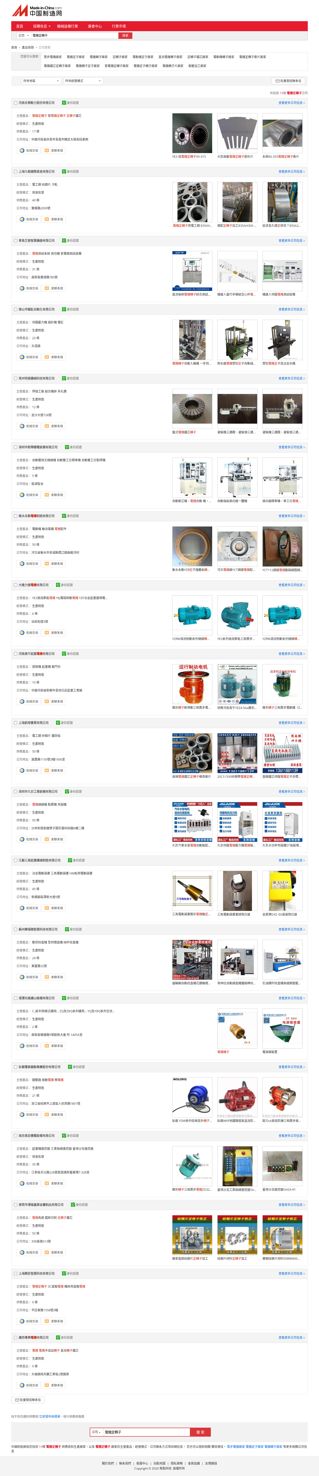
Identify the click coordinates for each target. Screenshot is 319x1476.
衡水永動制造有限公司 (37, 516)
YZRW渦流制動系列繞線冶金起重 (192, 639)
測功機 (55, 253)
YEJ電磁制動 (67, 598)
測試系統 (41, 253)
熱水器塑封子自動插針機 (237, 363)
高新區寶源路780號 (44, 277)
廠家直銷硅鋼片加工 (190, 1258)
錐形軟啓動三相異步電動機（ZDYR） (192, 707)
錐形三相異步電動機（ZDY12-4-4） (282, 707)
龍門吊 (56, 667)
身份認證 (73, 103)
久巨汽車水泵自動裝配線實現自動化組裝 (192, 845)
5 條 (35, 476)
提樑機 (36, 667)
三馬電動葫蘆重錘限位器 (233, 914)
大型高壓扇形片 (235, 157)
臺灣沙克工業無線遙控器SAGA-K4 (237, 1190)
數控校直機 (39, 942)
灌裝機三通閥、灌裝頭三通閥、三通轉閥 (282, 432)
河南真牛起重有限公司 (37, 654)
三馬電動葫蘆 (60, 873)
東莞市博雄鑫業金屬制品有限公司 (41, 1205)
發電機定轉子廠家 (117, 66)
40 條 (35, 200)
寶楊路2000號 (40, 208)
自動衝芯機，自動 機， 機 (192, 501)
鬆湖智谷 (37, 484)
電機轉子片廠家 (172, 66)
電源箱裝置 (269, 1052)
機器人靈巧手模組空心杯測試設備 (237, 294)
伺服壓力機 (39, 322)
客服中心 (142, 1463)
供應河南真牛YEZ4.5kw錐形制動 (237, 708)
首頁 (19, 26)
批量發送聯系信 (290, 81)
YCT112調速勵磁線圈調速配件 (282, 570)
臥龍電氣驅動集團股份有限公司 (40, 1067)
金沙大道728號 (41, 415)
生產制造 (38, 124)
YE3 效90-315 (189, 157)
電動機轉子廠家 (223, 57)
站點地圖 (159, 1463)
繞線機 (39, 804)
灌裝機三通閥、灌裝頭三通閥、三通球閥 (237, 432)
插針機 (52, 322)
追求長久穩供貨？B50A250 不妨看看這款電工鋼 (282, 226)
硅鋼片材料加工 (232, 1258)
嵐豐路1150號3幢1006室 (48, 759)
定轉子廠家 (120, 57)
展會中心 (95, 26)
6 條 (35, 614)
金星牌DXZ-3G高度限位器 (279, 914)
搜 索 (200, 1432)
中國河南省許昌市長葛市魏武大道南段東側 (59, 139)
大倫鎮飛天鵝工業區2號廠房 (50, 1374)
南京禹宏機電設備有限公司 (37, 1136)
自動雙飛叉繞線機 (44, 460)
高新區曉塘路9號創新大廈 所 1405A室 (56, 1035)
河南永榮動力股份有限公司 (37, 103)
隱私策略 (177, 1463)
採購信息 (40, 26)
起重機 (46, 667)
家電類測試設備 (71, 253)
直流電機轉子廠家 (170, 57)
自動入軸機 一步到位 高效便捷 (192, 363)
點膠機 (52, 804)
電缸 (61, 322)
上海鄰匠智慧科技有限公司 (37, 1273)
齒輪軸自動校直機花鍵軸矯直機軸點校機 (192, 983)
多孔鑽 (62, 391)
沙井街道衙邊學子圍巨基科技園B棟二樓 (57, 828)
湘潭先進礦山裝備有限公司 (37, 998)
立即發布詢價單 (49, 1416)
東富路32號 (39, 966)
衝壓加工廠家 (197, 66)
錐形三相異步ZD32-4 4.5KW (192, 1189)
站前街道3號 (39, 622)
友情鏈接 (211, 1463)
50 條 (35, 545)
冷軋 (55, 184)
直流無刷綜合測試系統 (192, 294)
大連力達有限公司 (34, 585)
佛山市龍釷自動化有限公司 (37, 309)
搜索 (125, 35)
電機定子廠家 (76, 57)
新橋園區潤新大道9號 (45, 897)
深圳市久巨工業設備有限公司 (38, 791)
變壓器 (36, 1080)
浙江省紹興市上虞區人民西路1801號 (55, 1103)
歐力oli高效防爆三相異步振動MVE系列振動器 (282, 1121)
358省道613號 (41, 1241)
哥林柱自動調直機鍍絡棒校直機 (237, 983)
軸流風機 (48, 529)
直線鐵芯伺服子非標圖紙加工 (282, 777)
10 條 (35, 682)
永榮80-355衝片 (280, 157)
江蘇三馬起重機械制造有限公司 (40, 860)
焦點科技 (165, 1468)
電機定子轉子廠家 (146, 66)
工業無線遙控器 (61, 1149)
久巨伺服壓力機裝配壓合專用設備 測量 (237, 845)
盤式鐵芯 (184, 432)
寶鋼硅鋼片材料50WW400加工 (282, 1258)
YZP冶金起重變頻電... (93, 598)
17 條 (35, 131)
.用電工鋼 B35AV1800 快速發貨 (192, 226)
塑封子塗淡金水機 (278, 363)
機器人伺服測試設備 (278, 294)
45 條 (35, 889)
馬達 (38, 1218)
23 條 (35, 338)
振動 (48, 1080)
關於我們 (108, 1463)
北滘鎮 (35, 346)
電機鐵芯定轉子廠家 (57, 66)
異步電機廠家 (53, 57)
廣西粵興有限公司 (34, 1337)
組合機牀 (51, 391)
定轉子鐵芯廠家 (197, 57)
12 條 (35, 407)
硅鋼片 (46, 184)
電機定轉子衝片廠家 (252, 57)
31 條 (35, 269)
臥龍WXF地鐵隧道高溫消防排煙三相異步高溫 (237, 1121)
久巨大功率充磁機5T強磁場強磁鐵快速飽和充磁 (282, 845)
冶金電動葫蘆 (41, 873)
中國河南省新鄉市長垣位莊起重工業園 (56, 690)
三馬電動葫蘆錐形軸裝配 (192, 914)
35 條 (35, 1164)
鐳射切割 (51, 1218)
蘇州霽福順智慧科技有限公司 (38, 929)
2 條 (35, 1027)
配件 (61, 529)
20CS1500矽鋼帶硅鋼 (237, 777)
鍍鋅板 (56, 736)
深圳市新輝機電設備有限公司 (38, 447)
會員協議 (194, 1463)
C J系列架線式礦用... (45, 1011)
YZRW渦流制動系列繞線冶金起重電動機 (282, 639)
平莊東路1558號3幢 (44, 1310)
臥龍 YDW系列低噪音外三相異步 (192, 1121)
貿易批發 (38, 192)
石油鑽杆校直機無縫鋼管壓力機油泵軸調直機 (282, 983)
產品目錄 (28, 47)
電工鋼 (36, 184)
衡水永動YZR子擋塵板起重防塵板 (192, 570)
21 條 (35, 1095)
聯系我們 (125, 1463)
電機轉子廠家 (99, 57)
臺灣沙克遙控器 (83, 1149)
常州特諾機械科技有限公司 (37, 378)
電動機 (36, 529)
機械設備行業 (67, 26)
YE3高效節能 (43, 598)
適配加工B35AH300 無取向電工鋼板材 (237, 226)
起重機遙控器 (41, 1149)
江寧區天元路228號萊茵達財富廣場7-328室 (60, 1172)
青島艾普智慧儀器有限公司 (37, 240)
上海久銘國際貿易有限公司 (37, 171)
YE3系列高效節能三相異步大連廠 (237, 639)
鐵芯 (74, 116)
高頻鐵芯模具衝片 (191, 777)
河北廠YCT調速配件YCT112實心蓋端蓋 (237, 570)
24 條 (35, 958)
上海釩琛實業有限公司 (34, 723)
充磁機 (62, 804)
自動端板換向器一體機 (232, 501)
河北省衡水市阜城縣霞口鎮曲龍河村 (55, 552)
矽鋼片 (46, 736)
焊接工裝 (38, 391)
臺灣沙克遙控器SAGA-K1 (279, 1189)
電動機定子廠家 (143, 57)
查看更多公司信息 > (292, 103)
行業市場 (119, 26)
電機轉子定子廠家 (88, 66)
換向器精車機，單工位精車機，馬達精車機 (282, 501)
